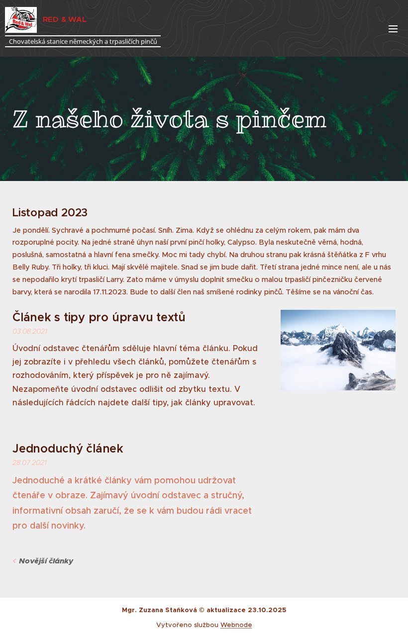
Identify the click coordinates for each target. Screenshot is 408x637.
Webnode (236, 625)
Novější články (46, 561)
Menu (393, 28)
